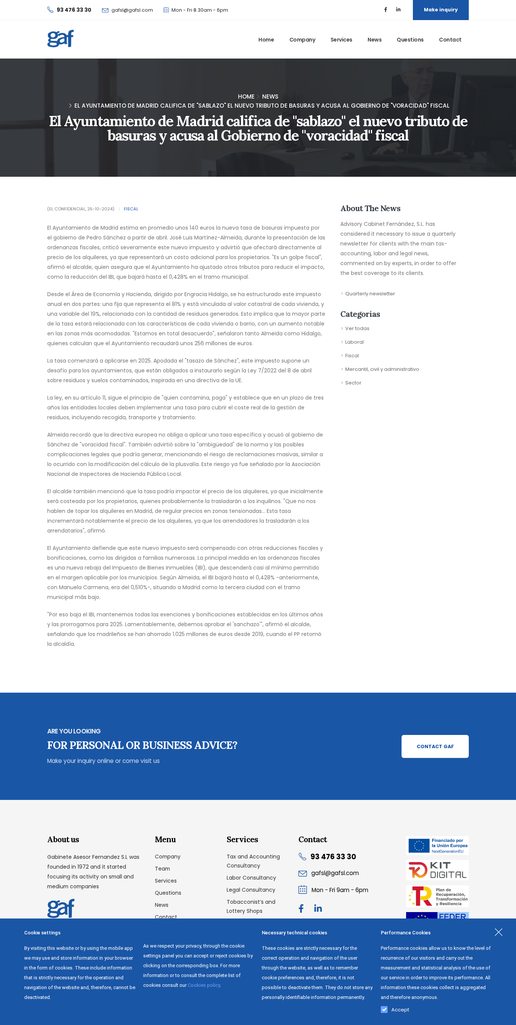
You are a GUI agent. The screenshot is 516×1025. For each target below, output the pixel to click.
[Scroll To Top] (502, 1016)
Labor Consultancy (251, 877)
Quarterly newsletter (370, 293)
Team (162, 868)
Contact (450, 39)
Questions (410, 39)
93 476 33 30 (333, 857)
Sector (353, 383)
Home (266, 39)
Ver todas (357, 328)
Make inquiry (441, 9)
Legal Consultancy (251, 890)
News (375, 39)
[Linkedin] (398, 10)
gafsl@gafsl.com (132, 10)
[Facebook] (385, 10)
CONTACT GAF (435, 746)
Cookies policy (204, 985)
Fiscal (131, 209)
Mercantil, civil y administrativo (382, 369)
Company (302, 39)
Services (341, 39)
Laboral (354, 342)
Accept (400, 1008)
